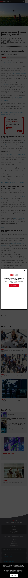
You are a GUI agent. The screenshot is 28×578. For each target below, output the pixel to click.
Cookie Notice (5, 573)
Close (25, 271)
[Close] (25, 565)
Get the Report (14, 285)
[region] (14, 570)
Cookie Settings (13, 575)
